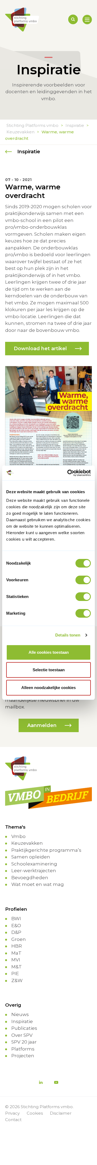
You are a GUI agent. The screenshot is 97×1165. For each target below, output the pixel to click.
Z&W (17, 980)
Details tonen (67, 635)
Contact (13, 1119)
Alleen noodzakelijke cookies (48, 687)
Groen (18, 939)
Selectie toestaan (49, 669)
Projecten (22, 1055)
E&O (16, 925)
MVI (15, 959)
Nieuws (20, 1014)
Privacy (12, 1113)
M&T (16, 966)
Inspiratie (22, 1021)
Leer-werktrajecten (33, 870)
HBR (16, 946)
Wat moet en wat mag (37, 884)
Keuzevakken (27, 843)
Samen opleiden (30, 857)
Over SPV (22, 1035)
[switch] (83, 580)
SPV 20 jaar (24, 1042)
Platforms (22, 1049)
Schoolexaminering (34, 864)
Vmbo (18, 836)
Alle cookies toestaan (49, 652)
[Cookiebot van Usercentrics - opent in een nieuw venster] (68, 473)
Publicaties (24, 1028)
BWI (16, 918)
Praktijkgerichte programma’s (46, 850)
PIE (15, 973)
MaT (16, 953)
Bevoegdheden (29, 877)
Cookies (35, 1113)
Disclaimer (60, 1113)
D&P (16, 932)
